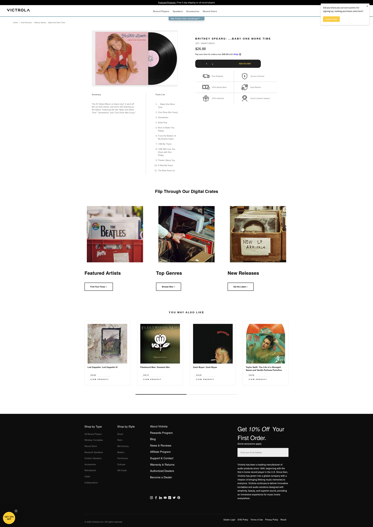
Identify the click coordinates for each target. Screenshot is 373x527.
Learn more (331, 19)
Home (15, 23)
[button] (9, 518)
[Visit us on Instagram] (151, 498)
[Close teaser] (16, 511)
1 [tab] (161, 394)
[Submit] (285, 452)
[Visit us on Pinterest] (178, 498)
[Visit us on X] (174, 498)
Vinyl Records (26, 23)
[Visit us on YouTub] (165, 498)
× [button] (367, 6)
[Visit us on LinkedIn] (160, 498)
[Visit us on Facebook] (156, 498)
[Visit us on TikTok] (169, 498)
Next (186, 387)
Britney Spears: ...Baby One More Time (50, 23)
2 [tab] (211, 394)
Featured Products (167, 2)
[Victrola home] (18, 10)
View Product (99, 379)
